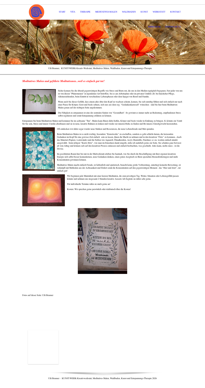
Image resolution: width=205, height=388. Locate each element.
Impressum (154, 27)
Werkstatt (159, 12)
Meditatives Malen (106, 12)
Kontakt (175, 12)
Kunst (144, 12)
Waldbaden (129, 12)
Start (62, 12)
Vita (72, 12)
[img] (36, 12)
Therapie (85, 12)
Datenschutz (173, 27)
